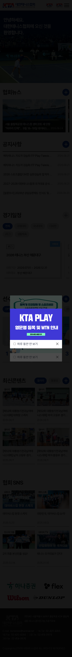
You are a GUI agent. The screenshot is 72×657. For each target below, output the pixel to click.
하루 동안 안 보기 (27, 344)
